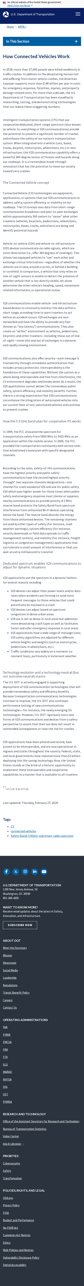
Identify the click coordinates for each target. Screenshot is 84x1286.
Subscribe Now (20, 925)
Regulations (10, 985)
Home (10, 26)
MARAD (7, 1072)
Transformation (12, 1178)
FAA (5, 1027)
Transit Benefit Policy (16, 992)
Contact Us (10, 1007)
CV (12, 826)
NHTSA (7, 1079)
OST (5, 1094)
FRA (5, 1049)
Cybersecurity (11, 1163)
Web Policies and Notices (18, 1250)
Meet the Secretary (15, 948)
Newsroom (9, 963)
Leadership (10, 978)
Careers (8, 1000)
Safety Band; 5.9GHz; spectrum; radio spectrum (42, 836)
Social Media (10, 970)
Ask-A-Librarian (12, 1144)
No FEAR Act (10, 1228)
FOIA (6, 1213)
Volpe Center (11, 1136)
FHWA (6, 1035)
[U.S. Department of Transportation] (29, 14)
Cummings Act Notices (16, 1235)
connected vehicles (23, 831)
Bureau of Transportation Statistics (24, 1129)
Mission (7, 955)
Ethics (7, 1243)
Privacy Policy (11, 1205)
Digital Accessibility (14, 1265)
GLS (5, 1064)
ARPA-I (22, 26)
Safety (7, 1171)
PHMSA (7, 1102)
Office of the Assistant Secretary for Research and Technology (41, 1121)
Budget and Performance (18, 1220)
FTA (5, 1057)
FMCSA (7, 1042)
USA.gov (8, 1198)
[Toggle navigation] (78, 13)
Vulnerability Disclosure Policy (21, 1257)
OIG (5, 1087)
